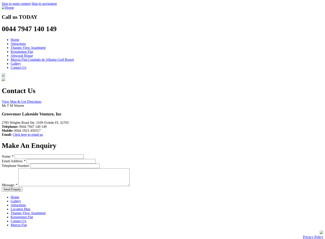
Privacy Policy (313, 237)
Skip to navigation (44, 4)
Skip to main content (16, 4)
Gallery (16, 63)
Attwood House (22, 55)
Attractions (18, 44)
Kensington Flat (22, 52)
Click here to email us (28, 134)
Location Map (20, 209)
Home (15, 40)
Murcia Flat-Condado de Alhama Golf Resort (42, 59)
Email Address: (14, 161)
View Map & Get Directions (21, 101)
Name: (8, 156)
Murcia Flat (19, 225)
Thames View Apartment (28, 48)
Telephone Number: (16, 166)
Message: (9, 185)
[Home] (8, 8)
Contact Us (18, 67)
